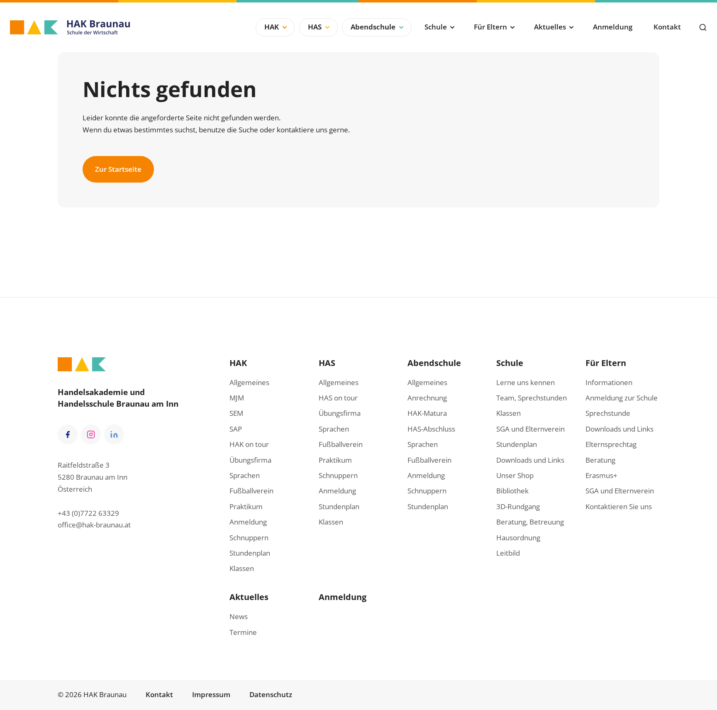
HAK (271, 27)
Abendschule (373, 27)
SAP (235, 429)
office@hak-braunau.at (94, 524)
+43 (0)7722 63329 (88, 513)
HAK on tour (249, 444)
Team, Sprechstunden (531, 398)
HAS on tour (338, 398)
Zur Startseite (118, 169)
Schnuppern (248, 537)
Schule (435, 27)
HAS (315, 27)
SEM (236, 413)
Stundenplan (249, 553)
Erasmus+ (601, 475)
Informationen (608, 382)
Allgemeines (249, 382)
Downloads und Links (530, 460)
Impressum (211, 694)
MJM (236, 398)
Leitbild (508, 553)
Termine (243, 632)
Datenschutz (270, 694)
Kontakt (667, 27)
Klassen (241, 568)
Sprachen (244, 475)
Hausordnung (518, 537)
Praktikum (246, 506)
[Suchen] (703, 27)
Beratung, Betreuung (530, 522)
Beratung (600, 460)
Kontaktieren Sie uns (618, 506)
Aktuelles (550, 27)
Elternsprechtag (611, 444)
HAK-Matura (427, 413)
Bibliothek (512, 490)
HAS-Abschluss (431, 429)
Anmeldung (612, 27)
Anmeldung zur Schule (621, 398)
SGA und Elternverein (530, 429)
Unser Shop (515, 475)
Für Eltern (490, 27)
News (238, 616)
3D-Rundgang (518, 506)
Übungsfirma (250, 460)
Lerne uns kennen (525, 382)
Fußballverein (251, 490)
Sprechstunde (607, 413)
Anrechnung (427, 398)
